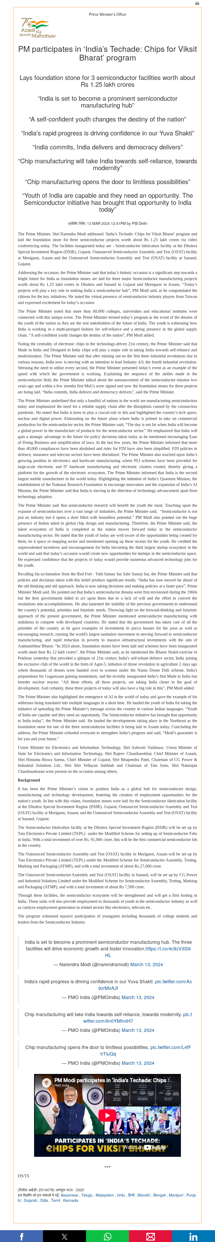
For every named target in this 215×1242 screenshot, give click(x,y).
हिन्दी (132, 1195)
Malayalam (105, 1195)
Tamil (56, 1200)
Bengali (160, 1195)
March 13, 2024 (146, 964)
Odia (44, 1200)
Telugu (87, 1195)
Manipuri (176, 1195)
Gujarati (31, 1200)
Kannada (70, 1200)
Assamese (70, 1195)
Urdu (121, 1195)
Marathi (144, 1195)
